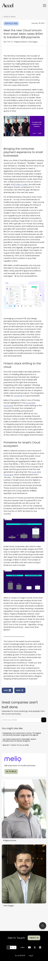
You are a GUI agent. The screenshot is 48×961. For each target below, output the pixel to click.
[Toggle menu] (44, 5)
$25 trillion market (20, 184)
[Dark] (14, 947)
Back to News (10, 16)
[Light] (11, 947)
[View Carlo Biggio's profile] (24, 874)
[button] (8, 5)
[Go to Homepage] (8, 5)
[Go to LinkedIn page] (40, 947)
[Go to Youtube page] (29, 947)
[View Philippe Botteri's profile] (24, 808)
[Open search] (42, 925)
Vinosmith (18, 395)
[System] (8, 947)
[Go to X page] (34, 947)
